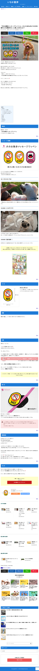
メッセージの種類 (5, 109)
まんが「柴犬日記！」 (18, 6)
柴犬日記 (2, 6)
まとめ (3, 121)
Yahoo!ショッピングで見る (25, 493)
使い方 (3, 118)
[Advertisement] (19, 18)
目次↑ (37, 136)
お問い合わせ (36, 6)
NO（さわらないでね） (7, 111)
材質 (3, 117)
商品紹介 (12, 6)
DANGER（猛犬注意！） (7, 113)
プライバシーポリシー (29, 6)
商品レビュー (8, 6)
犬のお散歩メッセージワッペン (19, 482)
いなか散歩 (19, 668)
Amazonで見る (15, 493)
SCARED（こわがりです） (8, 112)
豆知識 (23, 6)
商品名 (3, 108)
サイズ (3, 114)
